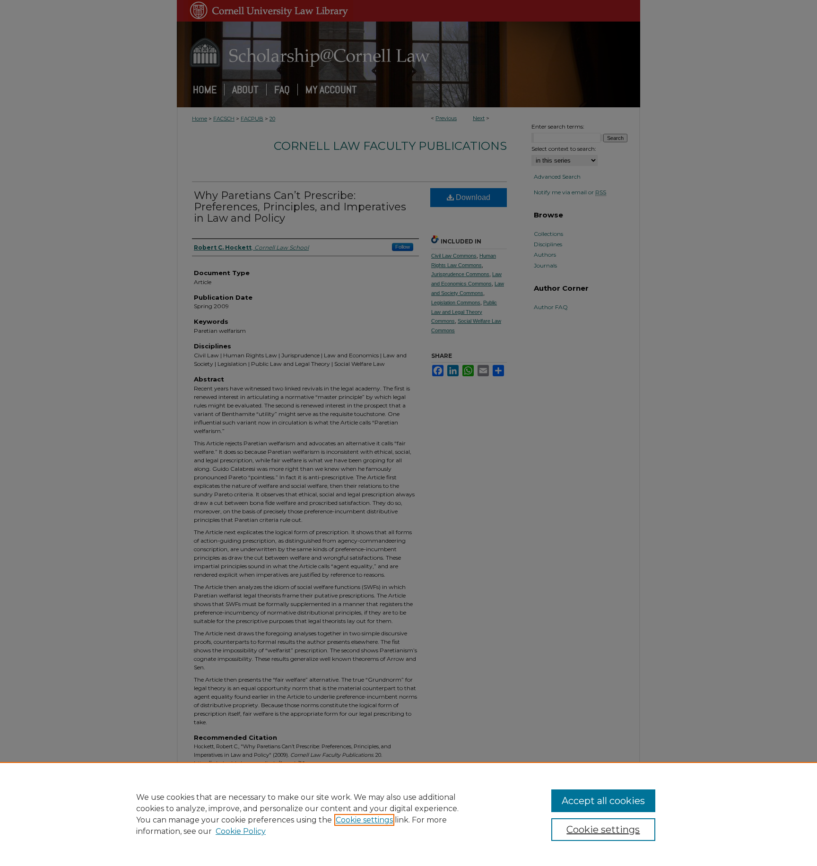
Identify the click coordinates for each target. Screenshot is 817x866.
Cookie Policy (241, 831)
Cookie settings (364, 819)
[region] (408, 814)
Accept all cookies (603, 800)
